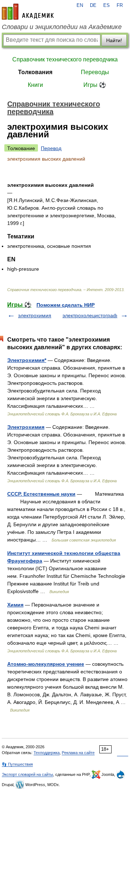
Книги (35, 85)
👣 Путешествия (17, 764)
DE (93, 5)
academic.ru (28, 12)
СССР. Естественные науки (41, 494)
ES (106, 5)
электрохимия (34, 315)
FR (120, 5)
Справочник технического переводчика (65, 59)
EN (80, 5)
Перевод (51, 148)
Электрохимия (25, 427)
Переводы (95, 72)
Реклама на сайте (78, 752)
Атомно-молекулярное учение (45, 664)
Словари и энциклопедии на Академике (62, 27)
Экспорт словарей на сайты (27, 774)
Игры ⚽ (94, 85)
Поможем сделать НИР (65, 305)
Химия (15, 605)
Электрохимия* (26, 360)
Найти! (114, 40)
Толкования (35, 72)
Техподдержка (47, 752)
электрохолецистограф (89, 315)
